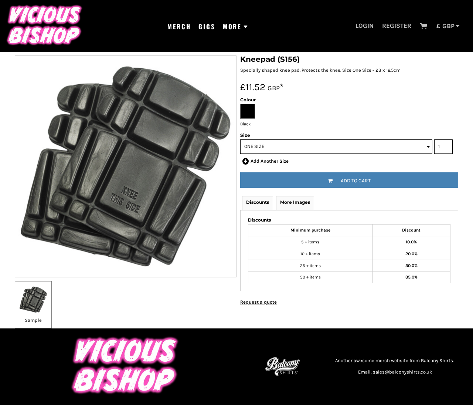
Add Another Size (270, 161)
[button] (423, 26)
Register (396, 25)
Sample (33, 320)
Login (364, 25)
